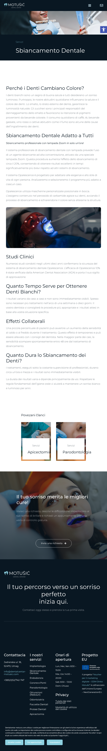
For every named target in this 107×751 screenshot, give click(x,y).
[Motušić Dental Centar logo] (14, 4)
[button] (103, 29)
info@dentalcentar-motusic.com (15, 672)
